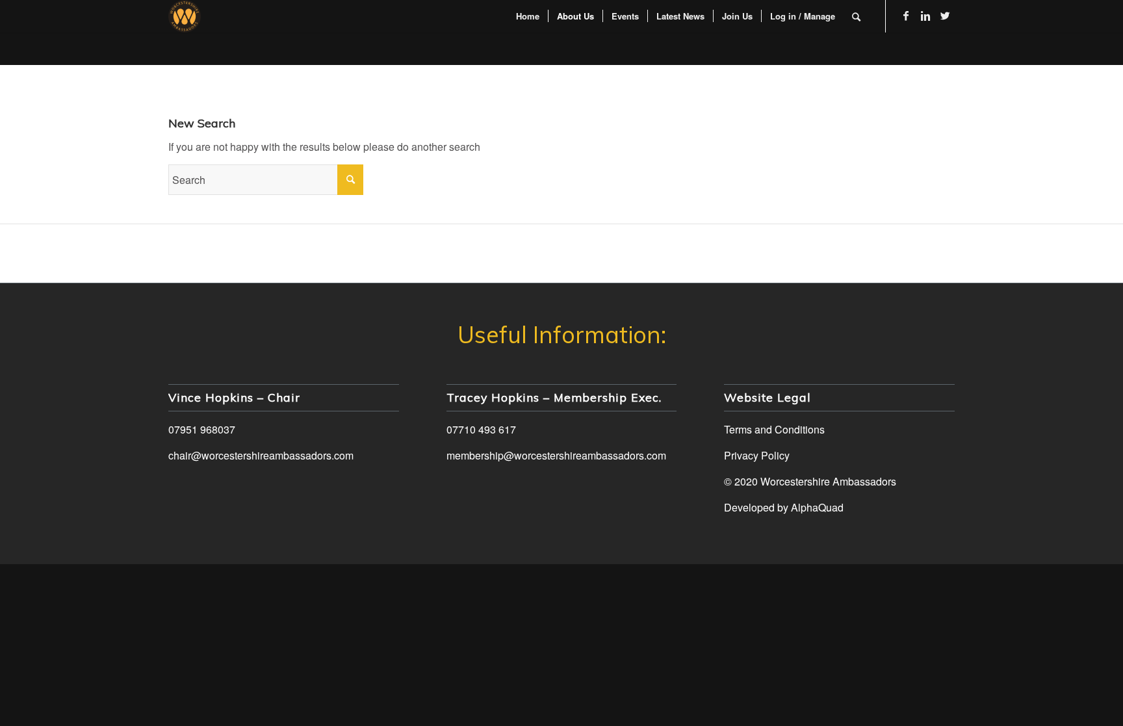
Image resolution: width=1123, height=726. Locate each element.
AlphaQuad (817, 507)
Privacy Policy (757, 455)
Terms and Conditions (774, 429)
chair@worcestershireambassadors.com (261, 455)
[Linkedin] (925, 15)
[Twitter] (945, 15)
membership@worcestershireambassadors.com (556, 455)
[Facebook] (906, 15)
